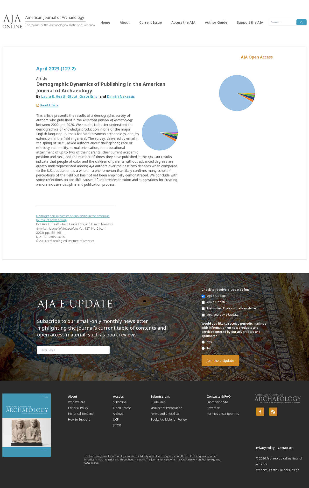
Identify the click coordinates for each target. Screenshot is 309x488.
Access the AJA (183, 22)
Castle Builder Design (284, 470)
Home (105, 22)
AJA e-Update (216, 296)
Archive (118, 414)
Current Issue (150, 22)
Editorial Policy (78, 408)
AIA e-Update (216, 302)
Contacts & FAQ (219, 396)
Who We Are (76, 402)
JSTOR (117, 425)
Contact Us (285, 448)
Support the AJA (250, 22)
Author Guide (216, 22)
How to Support (79, 419)
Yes (209, 342)
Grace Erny (88, 96)
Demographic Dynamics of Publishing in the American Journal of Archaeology (73, 218)
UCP (116, 419)
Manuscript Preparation (166, 408)
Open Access (122, 408)
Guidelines (157, 402)
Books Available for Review (168, 419)
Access (118, 396)
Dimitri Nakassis (121, 96)
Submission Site (217, 402)
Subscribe (120, 402)
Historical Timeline (81, 414)
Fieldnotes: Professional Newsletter (231, 308)
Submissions (160, 396)
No (209, 348)
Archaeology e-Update (223, 315)
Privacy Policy (265, 448)
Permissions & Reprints (223, 414)
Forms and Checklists (164, 414)
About (125, 22)
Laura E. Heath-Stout (59, 96)
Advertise (213, 408)
